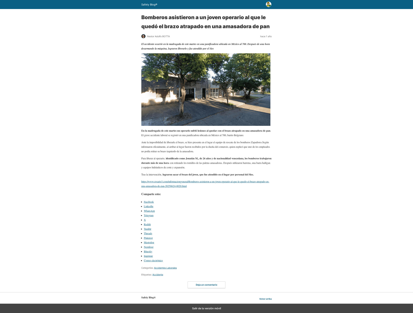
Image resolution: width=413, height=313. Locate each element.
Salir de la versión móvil (206, 308)
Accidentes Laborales (165, 267)
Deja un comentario (206, 284)
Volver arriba (265, 299)
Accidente (157, 274)
